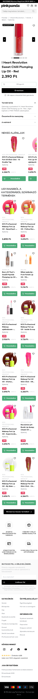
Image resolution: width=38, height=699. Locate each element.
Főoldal (5, 18)
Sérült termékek (8, 633)
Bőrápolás (5, 606)
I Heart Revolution (17, 18)
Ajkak (4, 20)
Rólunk (22, 635)
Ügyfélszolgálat (26, 603)
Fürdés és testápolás (10, 624)
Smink (28, 18)
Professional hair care (10, 637)
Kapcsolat (24, 624)
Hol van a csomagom (27, 606)
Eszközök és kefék (8, 617)
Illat (3, 613)
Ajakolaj (11, 20)
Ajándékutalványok (27, 631)
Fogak (4, 620)
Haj (3, 610)
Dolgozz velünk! (26, 628)
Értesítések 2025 (8, 673)
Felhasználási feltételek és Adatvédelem (17, 670)
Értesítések (6, 676)
